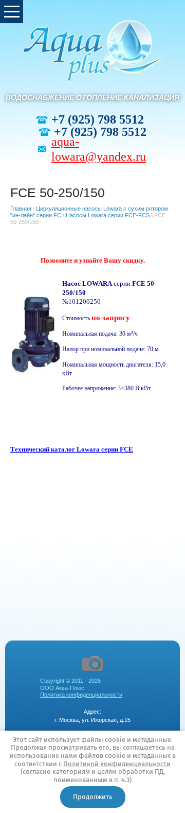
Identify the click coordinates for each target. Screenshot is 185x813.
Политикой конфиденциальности (117, 764)
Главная (20, 208)
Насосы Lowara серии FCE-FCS (108, 215)
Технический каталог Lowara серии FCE (71, 449)
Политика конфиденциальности (81, 694)
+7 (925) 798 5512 (97, 119)
